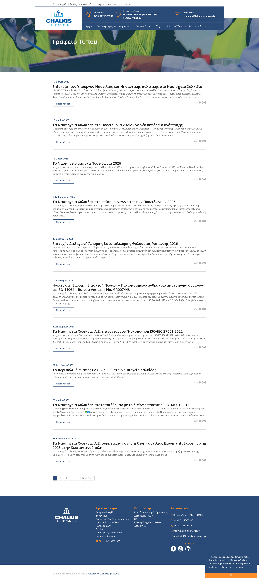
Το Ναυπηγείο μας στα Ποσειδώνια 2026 (87, 163)
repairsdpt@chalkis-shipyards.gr (189, 536)
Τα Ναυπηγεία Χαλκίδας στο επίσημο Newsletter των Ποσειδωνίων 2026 (114, 201)
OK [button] (231, 575)
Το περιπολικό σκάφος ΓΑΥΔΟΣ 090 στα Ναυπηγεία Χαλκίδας (104, 369)
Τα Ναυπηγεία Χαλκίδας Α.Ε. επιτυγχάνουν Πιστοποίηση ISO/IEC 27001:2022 (118, 331)
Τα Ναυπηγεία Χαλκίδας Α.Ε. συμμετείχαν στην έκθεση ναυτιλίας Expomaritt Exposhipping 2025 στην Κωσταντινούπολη (129, 445)
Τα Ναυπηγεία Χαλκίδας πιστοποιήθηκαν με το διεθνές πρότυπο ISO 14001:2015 (121, 404)
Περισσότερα (63, 103)
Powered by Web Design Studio (103, 573)
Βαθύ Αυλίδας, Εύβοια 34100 (188, 515)
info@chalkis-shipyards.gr (186, 530)
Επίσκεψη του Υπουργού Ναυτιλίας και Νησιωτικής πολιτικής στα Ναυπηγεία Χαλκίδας (128, 86)
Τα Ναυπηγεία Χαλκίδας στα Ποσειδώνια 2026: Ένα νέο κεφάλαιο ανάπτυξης (118, 124)
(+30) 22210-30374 (183, 525)
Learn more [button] (238, 567)
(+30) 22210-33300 (183, 520)
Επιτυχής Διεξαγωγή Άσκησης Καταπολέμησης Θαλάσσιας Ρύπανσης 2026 (115, 243)
